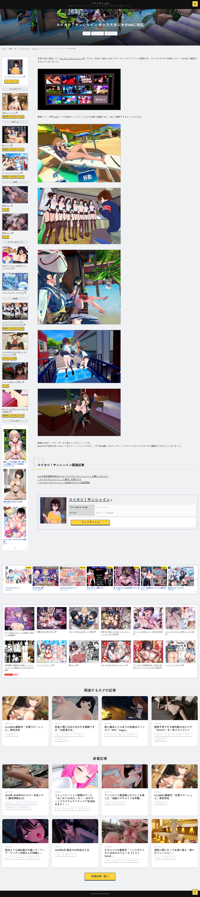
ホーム (4, 49)
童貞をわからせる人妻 (10, 445)
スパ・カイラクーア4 (44, 665)
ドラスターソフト (92, 590)
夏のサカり (6, 145)
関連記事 (5, 117)
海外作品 (131, 735)
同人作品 (62, 739)
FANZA (12, 117)
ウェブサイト (11, 81)
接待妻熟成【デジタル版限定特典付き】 (14, 484)
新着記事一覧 (98, 876)
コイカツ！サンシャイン (13, 77)
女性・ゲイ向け (184, 735)
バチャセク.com (100, 3)
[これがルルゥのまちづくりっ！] (73, 576)
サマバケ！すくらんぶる (11, 173)
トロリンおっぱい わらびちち (13, 292)
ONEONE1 (171, 590)
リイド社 (5, 487)
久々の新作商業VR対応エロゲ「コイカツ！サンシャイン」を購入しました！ (73, 476)
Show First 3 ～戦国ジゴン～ (96, 588)
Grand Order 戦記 (38, 588)
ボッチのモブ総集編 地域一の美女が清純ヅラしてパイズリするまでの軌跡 (147, 666)
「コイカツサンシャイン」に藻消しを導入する (59, 479)
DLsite (20, 117)
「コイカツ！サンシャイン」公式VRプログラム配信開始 (64, 482)
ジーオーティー (7, 525)
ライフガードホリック (12, 588)
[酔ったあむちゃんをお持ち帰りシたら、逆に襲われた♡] (127, 576)
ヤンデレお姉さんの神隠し (12, 382)
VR (87, 33)
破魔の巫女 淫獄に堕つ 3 (46, 632)
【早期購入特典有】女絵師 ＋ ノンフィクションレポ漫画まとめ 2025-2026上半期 (19, 667)
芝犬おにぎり (144, 590)
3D (15, 49)
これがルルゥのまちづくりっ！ (69, 588)
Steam (110, 735)
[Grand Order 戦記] (46, 576)
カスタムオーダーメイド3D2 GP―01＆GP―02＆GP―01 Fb (12, 323)
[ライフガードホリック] (19, 576)
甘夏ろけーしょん (8, 113)
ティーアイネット (8, 447)
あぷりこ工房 (63, 590)
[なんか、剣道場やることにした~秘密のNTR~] (154, 576)
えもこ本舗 (117, 590)
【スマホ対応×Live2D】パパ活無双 (81, 632)
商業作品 (111, 33)
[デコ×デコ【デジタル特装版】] (15, 505)
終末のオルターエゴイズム (176, 588)
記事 (10, 49)
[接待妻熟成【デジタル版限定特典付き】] (15, 465)
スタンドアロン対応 (74, 735)
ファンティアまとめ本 (173, 665)
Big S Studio (9, 590)
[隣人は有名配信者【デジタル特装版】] (15, 543)
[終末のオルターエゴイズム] (181, 576)
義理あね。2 (6, 233)
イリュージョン (24, 49)
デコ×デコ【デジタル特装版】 (12, 523)
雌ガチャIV (73, 665)
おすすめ (98, 33)
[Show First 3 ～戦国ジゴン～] (100, 576)
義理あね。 (6, 206)
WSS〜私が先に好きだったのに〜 (113, 665)
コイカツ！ (35, 49)
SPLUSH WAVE (37, 590)
